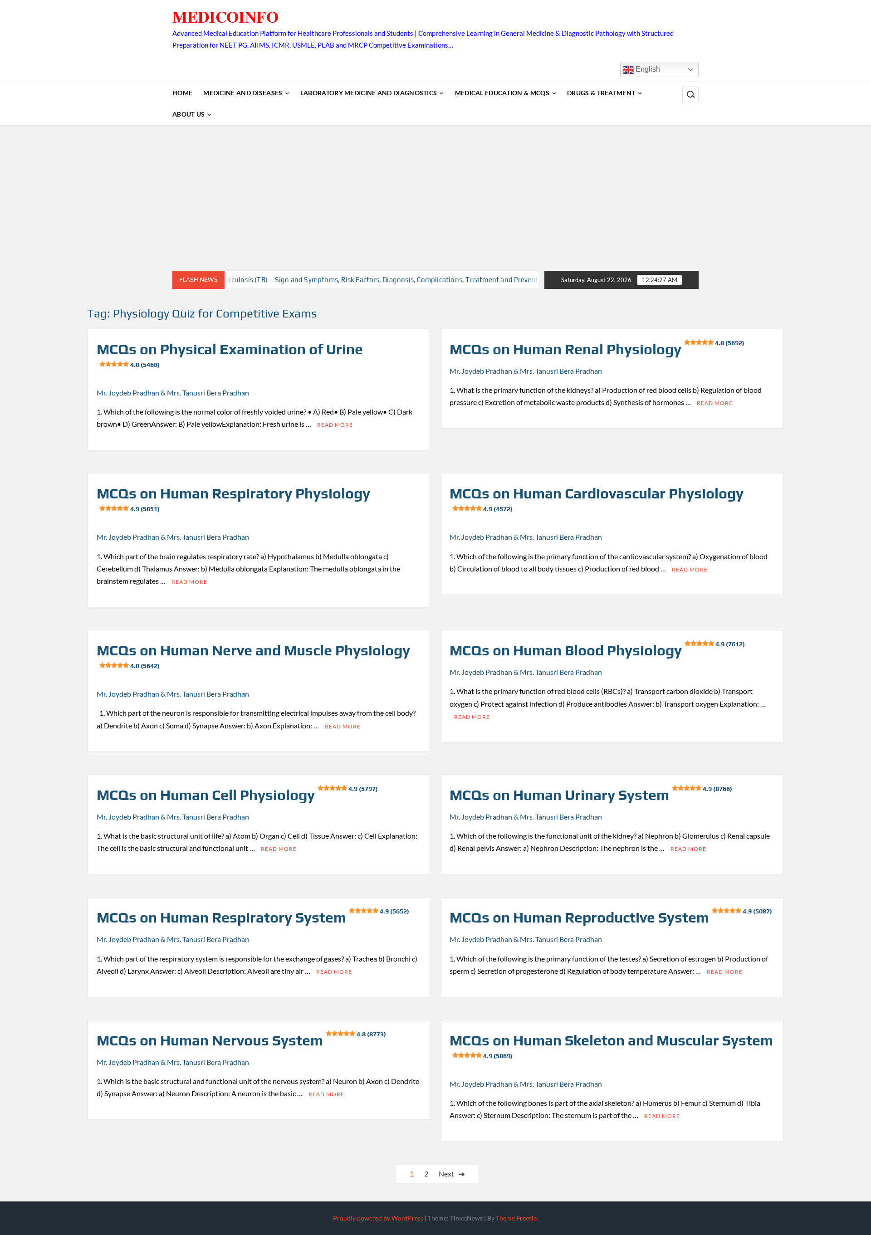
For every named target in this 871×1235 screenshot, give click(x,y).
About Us (188, 114)
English (647, 69)
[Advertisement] (435, 198)
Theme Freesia (516, 1218)
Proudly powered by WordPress (378, 1218)
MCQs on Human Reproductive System (611, 917)
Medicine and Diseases (242, 93)
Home (182, 93)
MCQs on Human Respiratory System (253, 917)
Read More (335, 424)
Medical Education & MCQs (502, 93)
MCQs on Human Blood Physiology (597, 650)
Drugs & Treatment (601, 93)
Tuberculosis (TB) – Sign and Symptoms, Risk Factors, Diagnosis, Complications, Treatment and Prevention (349, 279)
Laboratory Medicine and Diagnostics (368, 93)
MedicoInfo (225, 16)
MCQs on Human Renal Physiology (597, 349)
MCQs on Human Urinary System (591, 794)
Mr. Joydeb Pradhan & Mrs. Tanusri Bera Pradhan (173, 392)
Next (446, 1173)
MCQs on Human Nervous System (241, 1040)
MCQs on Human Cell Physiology (237, 794)
